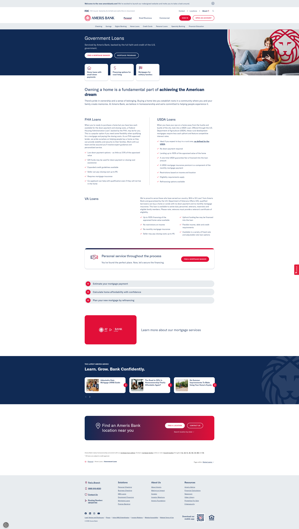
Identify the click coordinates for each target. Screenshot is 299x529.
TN (203, 453)
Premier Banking (124, 504)
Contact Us (195, 426)
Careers (154, 494)
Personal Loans (162, 26)
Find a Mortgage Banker (98, 55)
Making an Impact (158, 490)
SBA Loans (122, 494)
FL (187, 453)
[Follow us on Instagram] (94, 514)
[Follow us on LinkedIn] (90, 514)
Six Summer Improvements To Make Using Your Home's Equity (201, 382)
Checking (98, 26)
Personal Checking (125, 487)
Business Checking (125, 490)
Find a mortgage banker (195, 259)
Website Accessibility (151, 517)
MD (198, 453)
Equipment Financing (126, 497)
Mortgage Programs (126, 55)
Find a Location (175, 426)
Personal (128, 18)
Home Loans (134, 26)
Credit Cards (147, 26)
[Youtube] (99, 514)
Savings (109, 26)
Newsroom (188, 494)
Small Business (145, 18)
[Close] (213, 3)
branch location (169, 453)
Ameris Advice (190, 487)
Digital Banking (120, 26)
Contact (182, 11)
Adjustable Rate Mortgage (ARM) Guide (110, 381)
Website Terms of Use (167, 517)
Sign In (185, 18)
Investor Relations (158, 497)
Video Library (189, 497)
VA (195, 453)
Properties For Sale (192, 501)
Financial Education (196, 26)
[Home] (85, 461)
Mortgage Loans (124, 501)
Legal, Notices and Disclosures (94, 517)
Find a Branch (94, 482)
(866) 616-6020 (94, 488)
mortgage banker (147, 453)
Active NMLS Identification (120, 517)
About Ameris (156, 487)
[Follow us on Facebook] (86, 514)
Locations (193, 11)
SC (190, 453)
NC (192, 453)
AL (182, 453)
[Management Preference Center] (6, 525)
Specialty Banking (178, 26)
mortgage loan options (128, 453)
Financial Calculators (193, 490)
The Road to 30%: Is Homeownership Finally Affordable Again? (155, 382)
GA (185, 453)
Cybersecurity (190, 504)
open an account (204, 18)
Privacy (108, 517)
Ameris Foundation (158, 501)
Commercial (165, 18)
